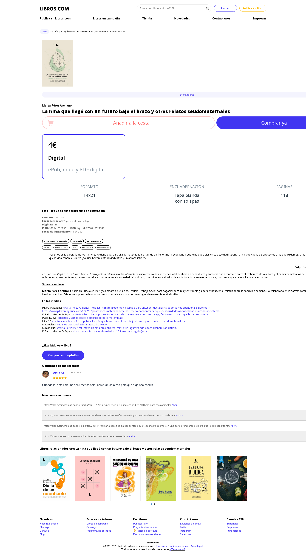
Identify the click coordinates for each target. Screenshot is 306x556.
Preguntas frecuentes (145, 527)
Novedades (182, 18)
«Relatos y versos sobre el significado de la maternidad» (91, 317)
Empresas (259, 18)
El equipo (45, 527)
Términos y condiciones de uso (171, 546)
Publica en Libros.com (55, 18)
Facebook (185, 534)
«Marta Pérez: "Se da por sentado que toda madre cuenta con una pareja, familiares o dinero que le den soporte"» (140, 314)
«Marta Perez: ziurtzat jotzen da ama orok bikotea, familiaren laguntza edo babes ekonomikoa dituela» (116, 327)
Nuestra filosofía (49, 523)
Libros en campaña (106, 18)
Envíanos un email (190, 523)
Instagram (185, 530)
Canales (44, 530)
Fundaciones (234, 530)
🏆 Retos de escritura (145, 530)
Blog (42, 534)
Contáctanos (221, 18)
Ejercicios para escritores (147, 534)
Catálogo (91, 527)
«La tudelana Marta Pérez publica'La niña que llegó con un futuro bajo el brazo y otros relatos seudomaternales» (118, 321)
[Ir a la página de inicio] (54, 9)
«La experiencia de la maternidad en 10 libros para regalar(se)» (110, 331)
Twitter (183, 527)
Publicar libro (140, 523)
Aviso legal (197, 546)
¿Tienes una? (177, 549)
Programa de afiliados (98, 530)
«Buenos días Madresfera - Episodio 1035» (82, 324)
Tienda (147, 18)
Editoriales (232, 523)
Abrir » (175, 404)
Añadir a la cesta (131, 123)
